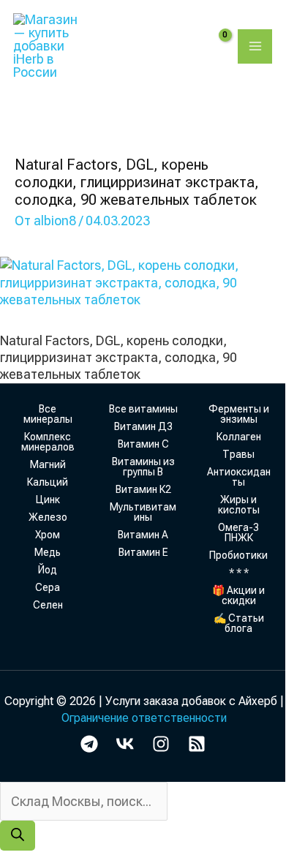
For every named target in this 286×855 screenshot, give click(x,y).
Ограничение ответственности (144, 718)
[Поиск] (17, 836)
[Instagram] (161, 744)
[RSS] (197, 744)
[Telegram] (89, 744)
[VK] (125, 744)
